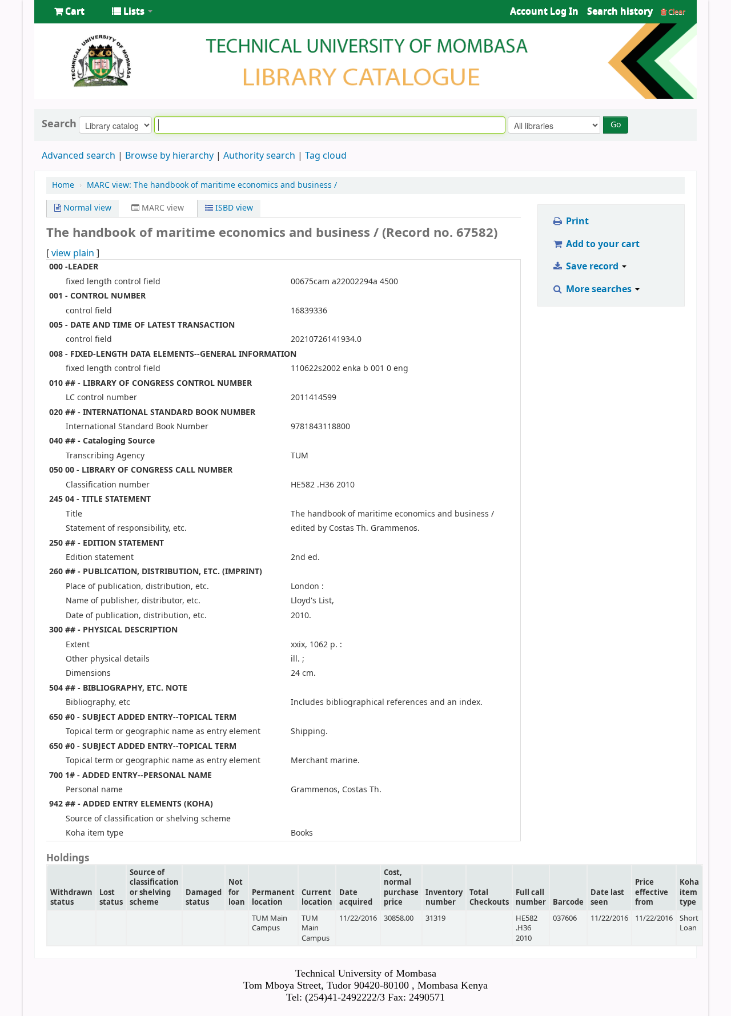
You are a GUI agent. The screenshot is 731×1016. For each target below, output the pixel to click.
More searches (599, 289)
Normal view (86, 208)
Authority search (259, 156)
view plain (72, 253)
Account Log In (544, 11)
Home (63, 185)
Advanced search (78, 156)
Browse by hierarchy (169, 156)
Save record (592, 266)
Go (615, 125)
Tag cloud (326, 156)
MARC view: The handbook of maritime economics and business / (212, 185)
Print (576, 221)
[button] (69, 11)
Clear (675, 11)
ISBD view (233, 208)
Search (59, 124)
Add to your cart (602, 244)
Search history (620, 11)
